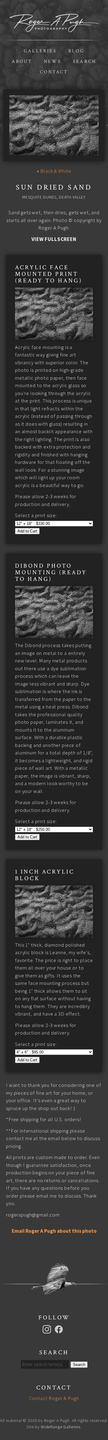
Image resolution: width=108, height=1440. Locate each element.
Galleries (40, 51)
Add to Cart (27, 531)
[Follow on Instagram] (48, 1328)
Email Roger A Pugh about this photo (54, 1231)
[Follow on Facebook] (59, 1328)
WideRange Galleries (60, 1426)
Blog (76, 51)
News (52, 61)
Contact (54, 72)
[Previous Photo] (1, 125)
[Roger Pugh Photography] (54, 28)
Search (84, 61)
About (22, 61)
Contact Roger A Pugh (54, 1398)
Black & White (55, 171)
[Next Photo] (106, 125)
